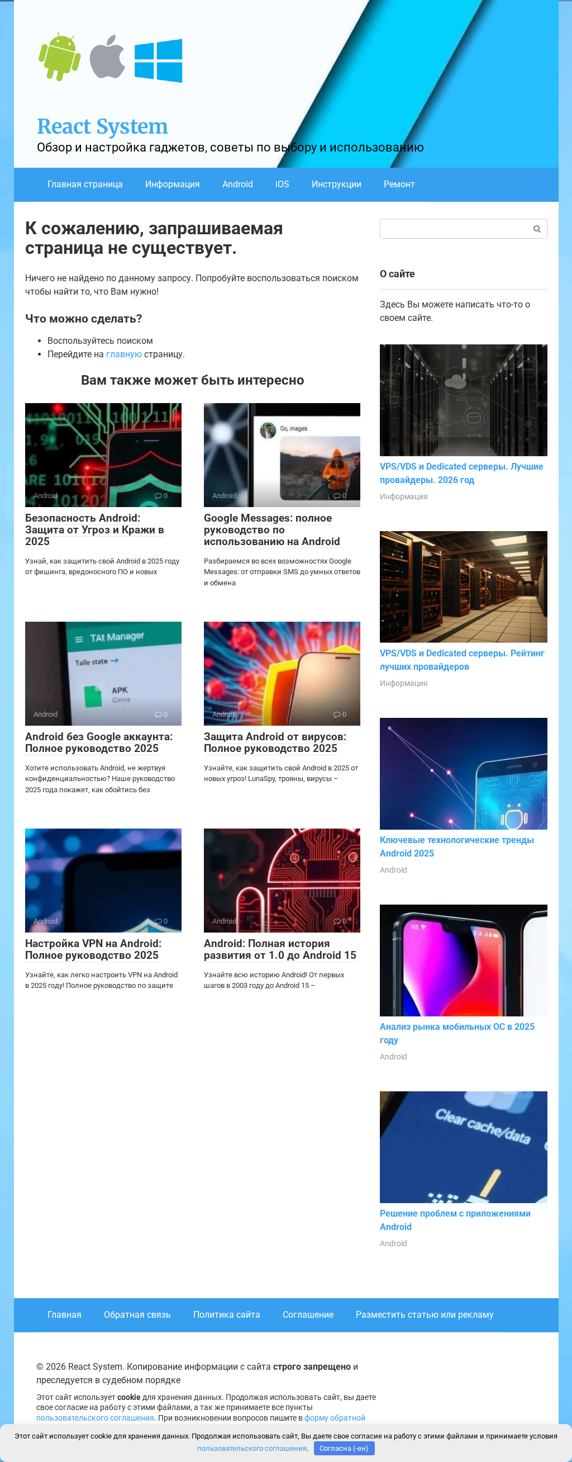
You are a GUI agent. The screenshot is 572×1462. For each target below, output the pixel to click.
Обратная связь (137, 1314)
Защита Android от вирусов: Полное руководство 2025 (275, 742)
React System (102, 126)
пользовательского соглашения (95, 1418)
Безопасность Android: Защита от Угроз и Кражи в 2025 (94, 530)
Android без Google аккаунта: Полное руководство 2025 (99, 742)
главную (124, 354)
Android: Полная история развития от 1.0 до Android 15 (280, 949)
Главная (64, 1314)
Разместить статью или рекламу (425, 1314)
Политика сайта (226, 1314)
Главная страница (85, 184)
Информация (172, 184)
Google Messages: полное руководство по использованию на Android (272, 530)
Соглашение (308, 1314)
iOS (282, 184)
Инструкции (336, 184)
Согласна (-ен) (344, 1448)
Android (237, 184)
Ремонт (399, 184)
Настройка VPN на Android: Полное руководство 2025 (93, 949)
